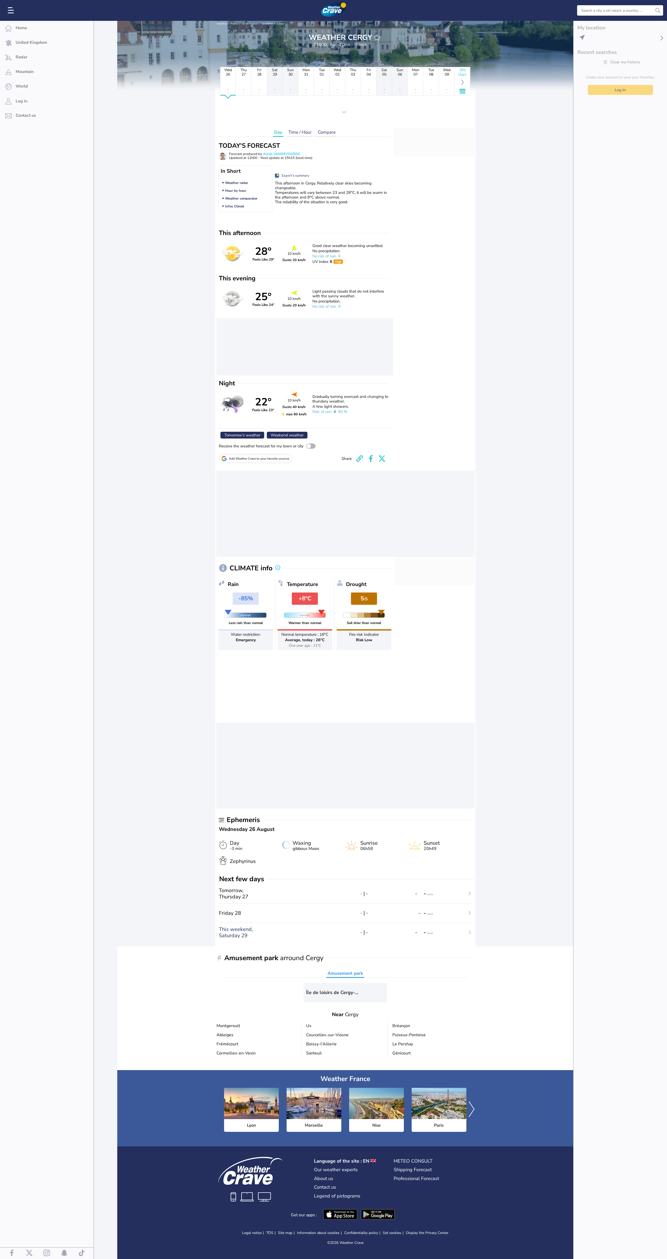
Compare (327, 132)
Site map (285, 1232)
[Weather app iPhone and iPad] (340, 1215)
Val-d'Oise (267, 24)
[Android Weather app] (378, 1215)
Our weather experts (336, 1170)
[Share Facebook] (370, 458)
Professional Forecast (416, 1178)
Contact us (325, 1187)
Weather (222, 24)
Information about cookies (318, 1232)
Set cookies (392, 1233)
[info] (278, 568)
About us (323, 1178)
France (234, 24)
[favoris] (377, 37)
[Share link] (359, 458)
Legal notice (252, 1232)
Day (278, 132)
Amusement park (345, 973)
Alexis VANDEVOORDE (281, 154)
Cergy (280, 24)
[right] (471, 1110)
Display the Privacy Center (427, 1233)
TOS (269, 1232)
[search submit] (658, 10)
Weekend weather (287, 435)
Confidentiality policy (361, 1232)
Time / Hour (300, 132)
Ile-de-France (249, 24)
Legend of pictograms (337, 1196)
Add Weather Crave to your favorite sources (259, 458)
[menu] (12, 10)
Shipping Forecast (413, 1170)
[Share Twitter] (382, 458)
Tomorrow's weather (242, 435)
